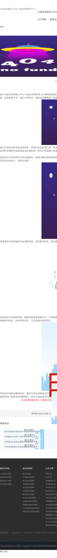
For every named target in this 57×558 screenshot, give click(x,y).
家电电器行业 (51, 481)
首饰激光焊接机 (28, 491)
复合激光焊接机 (28, 481)
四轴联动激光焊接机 (30, 505)
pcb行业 (49, 477)
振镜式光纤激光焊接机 (31, 511)
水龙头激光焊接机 (29, 498)
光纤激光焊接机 (28, 487)
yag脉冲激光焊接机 (30, 501)
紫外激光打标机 (6, 481)
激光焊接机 (28, 533)
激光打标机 (16, 533)
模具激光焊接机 (28, 494)
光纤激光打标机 (6, 484)
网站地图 (4, 551)
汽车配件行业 (51, 484)
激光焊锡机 (27, 474)
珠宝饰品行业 (51, 491)
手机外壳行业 (51, 487)
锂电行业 (49, 474)
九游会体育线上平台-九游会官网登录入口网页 (26, 94)
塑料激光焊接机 (28, 484)
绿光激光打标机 (6, 477)
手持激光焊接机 (28, 477)
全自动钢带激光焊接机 (31, 508)
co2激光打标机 (5, 474)
